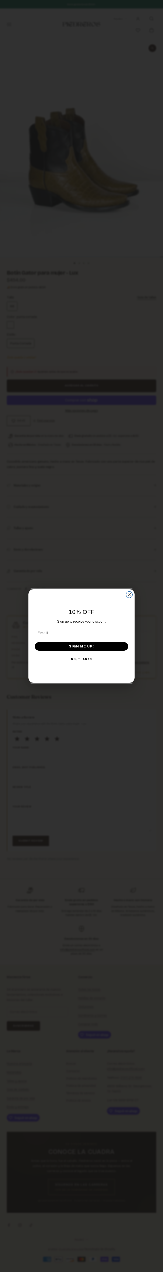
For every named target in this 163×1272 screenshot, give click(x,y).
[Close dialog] (129, 594)
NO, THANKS (81, 659)
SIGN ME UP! (81, 646)
